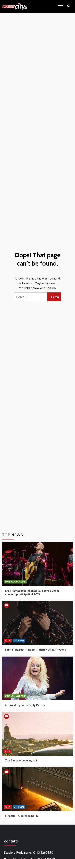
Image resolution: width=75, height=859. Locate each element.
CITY (7, 640)
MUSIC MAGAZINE (15, 581)
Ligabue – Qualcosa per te (22, 816)
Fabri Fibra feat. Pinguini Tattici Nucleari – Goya (35, 649)
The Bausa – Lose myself (21, 760)
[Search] (68, 6)
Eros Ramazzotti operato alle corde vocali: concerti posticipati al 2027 (32, 592)
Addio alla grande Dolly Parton (25, 705)
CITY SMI (19, 640)
